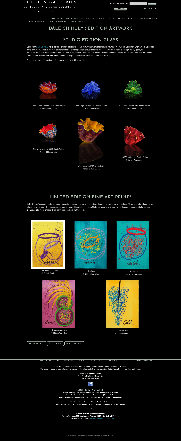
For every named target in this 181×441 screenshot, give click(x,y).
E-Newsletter (103, 18)
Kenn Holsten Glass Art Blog (68, 404)
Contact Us (118, 18)
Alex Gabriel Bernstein (84, 392)
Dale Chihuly (57, 18)
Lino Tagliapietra (74, 18)
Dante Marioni (112, 392)
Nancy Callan (109, 395)
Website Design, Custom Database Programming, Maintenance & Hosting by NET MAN (90, 435)
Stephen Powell (103, 397)
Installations (77, 22)
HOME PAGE (150, 9)
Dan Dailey (100, 392)
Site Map (90, 409)
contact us (51, 56)
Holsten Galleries (50, 2)
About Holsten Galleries (101, 402)
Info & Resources (148, 18)
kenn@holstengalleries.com (102, 418)
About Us (132, 18)
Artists (120, 9)
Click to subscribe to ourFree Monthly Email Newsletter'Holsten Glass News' (90, 375)
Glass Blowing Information (114, 404)
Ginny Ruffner (71, 395)
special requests (58, 369)
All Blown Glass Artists (79, 402)
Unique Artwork (37, 22)
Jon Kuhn (83, 395)
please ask (32, 210)
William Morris (117, 397)
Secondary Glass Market (91, 404)
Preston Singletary (65, 397)
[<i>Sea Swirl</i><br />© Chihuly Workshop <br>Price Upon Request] (90, 245)
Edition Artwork (58, 22)
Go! (152, 4)
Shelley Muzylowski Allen (85, 397)
